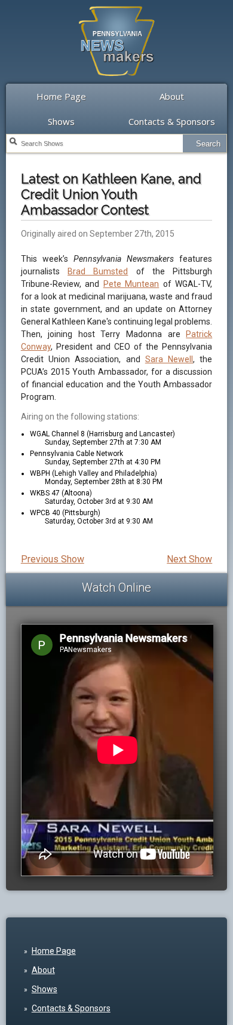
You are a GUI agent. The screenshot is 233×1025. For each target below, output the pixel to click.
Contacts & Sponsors (171, 121)
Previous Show (52, 559)
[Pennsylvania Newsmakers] (116, 82)
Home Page (61, 96)
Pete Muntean (131, 284)
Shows (61, 121)
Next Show (189, 559)
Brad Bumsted (98, 271)
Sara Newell (169, 359)
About (172, 96)
